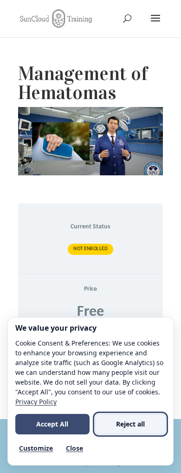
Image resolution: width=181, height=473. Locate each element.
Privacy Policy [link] (36, 401)
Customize (36, 448)
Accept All (52, 424)
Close (74, 448)
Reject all (130, 424)
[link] (56, 18)
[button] (155, 24)
